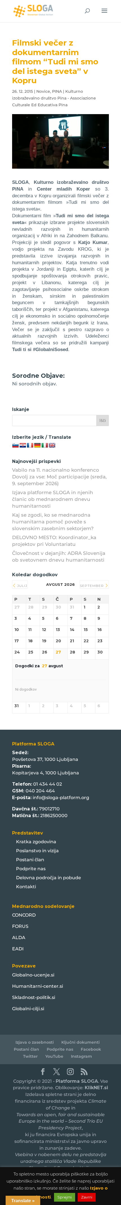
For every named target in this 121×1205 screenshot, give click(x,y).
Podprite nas (31, 868)
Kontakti (26, 886)
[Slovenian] (15, 445)
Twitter (30, 1056)
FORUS (20, 926)
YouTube (54, 1056)
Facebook (91, 1049)
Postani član (30, 859)
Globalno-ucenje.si (33, 975)
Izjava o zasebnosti (34, 1042)
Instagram (81, 1056)
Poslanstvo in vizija (37, 850)
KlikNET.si (96, 1087)
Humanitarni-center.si (37, 986)
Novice (43, 91)
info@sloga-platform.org (61, 797)
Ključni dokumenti (80, 1042)
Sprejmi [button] (64, 1197)
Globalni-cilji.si (28, 1008)
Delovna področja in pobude (48, 877)
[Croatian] (22, 445)
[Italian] (44, 445)
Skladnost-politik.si (33, 997)
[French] (30, 445)
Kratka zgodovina (36, 841)
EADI (18, 948)
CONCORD (24, 915)
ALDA (18, 937)
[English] (52, 445)
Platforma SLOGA (77, 1081)
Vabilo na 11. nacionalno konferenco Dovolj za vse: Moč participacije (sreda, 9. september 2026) (59, 476)
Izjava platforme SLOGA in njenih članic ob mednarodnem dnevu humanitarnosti (52, 499)
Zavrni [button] (86, 1197)
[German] (37, 445)
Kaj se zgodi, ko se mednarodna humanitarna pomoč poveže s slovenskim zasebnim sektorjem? (53, 521)
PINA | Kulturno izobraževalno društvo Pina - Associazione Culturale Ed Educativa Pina (54, 98)
